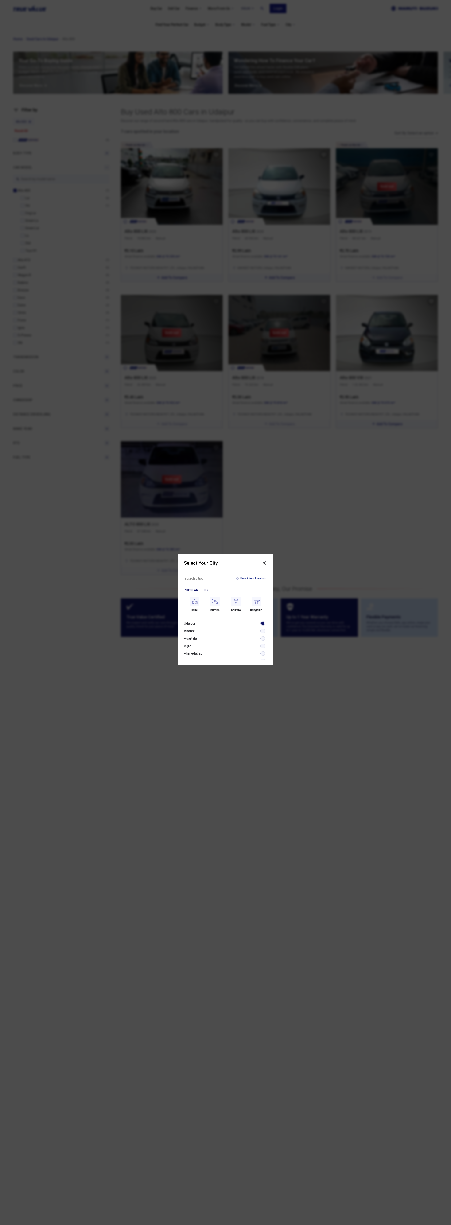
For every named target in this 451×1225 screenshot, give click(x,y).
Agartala (190, 638)
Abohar (189, 631)
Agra (187, 646)
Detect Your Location (253, 578)
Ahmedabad (193, 653)
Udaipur (189, 623)
